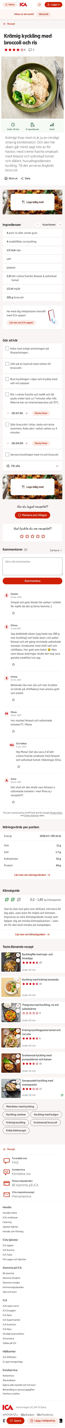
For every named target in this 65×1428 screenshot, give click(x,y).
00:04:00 (17, 443)
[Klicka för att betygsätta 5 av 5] (43, 536)
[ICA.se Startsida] (23, 5)
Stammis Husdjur (11, 1282)
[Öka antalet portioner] (60, 225)
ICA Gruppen (9, 1310)
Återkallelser (9, 1380)
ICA (5, 1300)
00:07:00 (17, 413)
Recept (11, 23)
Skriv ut (13, 178)
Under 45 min (13, 129)
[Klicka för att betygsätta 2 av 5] (27, 536)
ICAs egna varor (11, 1306)
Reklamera (8, 1375)
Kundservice (10, 1370)
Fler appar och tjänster (14, 1259)
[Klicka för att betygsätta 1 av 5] (21, 536)
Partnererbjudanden (13, 1287)
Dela (27, 178)
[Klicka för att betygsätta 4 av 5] (37, 536)
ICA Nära (7, 1315)
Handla (7, 1207)
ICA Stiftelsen (9, 1357)
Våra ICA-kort (9, 1292)
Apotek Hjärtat (10, 1226)
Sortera (54, 550)
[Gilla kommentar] (13, 613)
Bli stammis (8, 1273)
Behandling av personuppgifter (19, 1389)
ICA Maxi (7, 1329)
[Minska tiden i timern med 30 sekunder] (8, 413)
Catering (7, 1222)
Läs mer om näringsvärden (30, 874)
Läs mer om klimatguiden (30, 934)
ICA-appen (8, 1245)
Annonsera (8, 1338)
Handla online (10, 1212)
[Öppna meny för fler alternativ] (18, 960)
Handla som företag (13, 1231)
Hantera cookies (11, 1393)
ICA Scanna (8, 1250)
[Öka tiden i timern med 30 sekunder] (26, 413)
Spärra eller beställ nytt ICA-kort (19, 1385)
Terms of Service (31, 815)
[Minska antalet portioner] (38, 225)
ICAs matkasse (10, 1217)
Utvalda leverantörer (13, 1333)
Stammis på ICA (12, 1267)
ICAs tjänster (10, 1239)
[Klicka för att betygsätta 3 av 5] (32, 536)
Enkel (52, 129)
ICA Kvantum (9, 1324)
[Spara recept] (18, 955)
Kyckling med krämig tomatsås (40, 979)
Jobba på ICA (9, 1343)
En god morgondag (12, 1361)
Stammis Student (11, 1278)
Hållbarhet (9, 1351)
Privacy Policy (56, 813)
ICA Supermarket (11, 1319)
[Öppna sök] (39, 4)
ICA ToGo (7, 1254)
